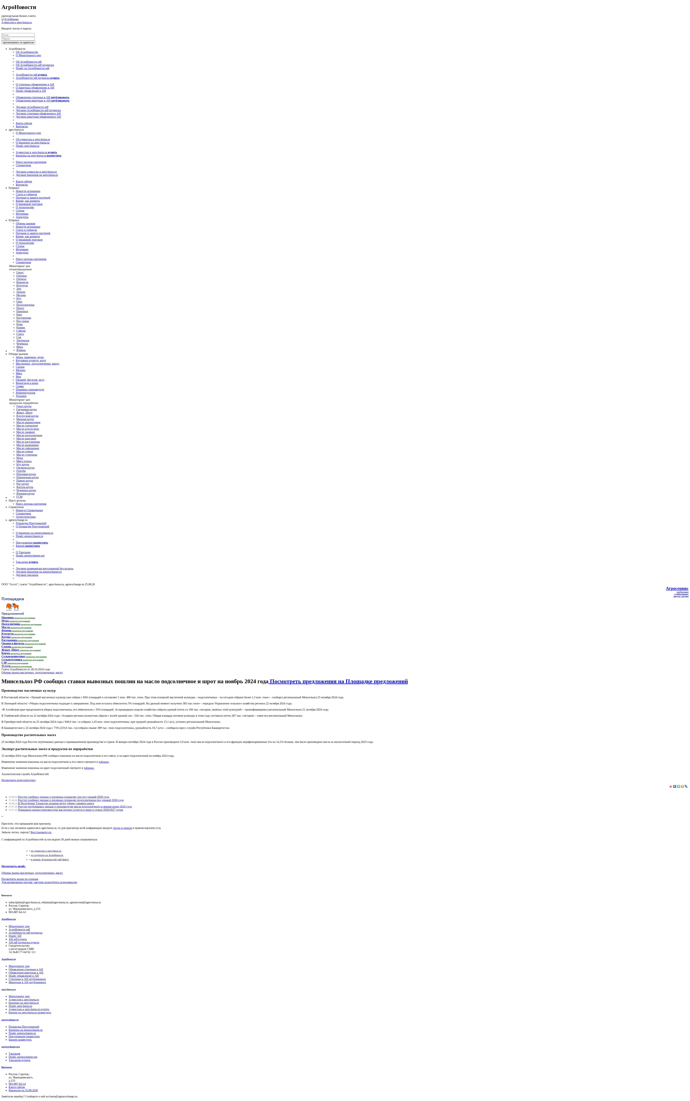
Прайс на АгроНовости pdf (32, 68)
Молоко (21, 295)
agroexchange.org (10, 1046)
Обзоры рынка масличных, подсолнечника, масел (32, 672)
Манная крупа (25, 419)
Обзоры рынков (25, 223)
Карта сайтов (24, 123)
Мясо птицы (24, 461)
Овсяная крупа (25, 467)
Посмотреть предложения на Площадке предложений (338, 681)
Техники (21, 395)
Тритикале (22, 340)
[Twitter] (678, 786)
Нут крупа (22, 464)
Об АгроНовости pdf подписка (35, 64)
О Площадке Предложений (32, 526)
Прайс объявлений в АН (31, 90)
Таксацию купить (19, 1060)
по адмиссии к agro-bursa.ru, (46, 850)
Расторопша (23, 317)
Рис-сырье (22, 321)
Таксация (14, 1053)
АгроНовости (8, 919)
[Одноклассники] (682, 786)
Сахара (20, 366)
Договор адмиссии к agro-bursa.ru (36, 171)
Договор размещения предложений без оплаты (44, 568)
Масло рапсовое (26, 438)
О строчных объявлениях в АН (35, 84)
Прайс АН (15, 935)
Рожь (19, 324)
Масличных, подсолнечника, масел (37, 363)
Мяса (19, 373)
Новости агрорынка (28, 191)
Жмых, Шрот (24, 412)
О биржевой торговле (29, 204)
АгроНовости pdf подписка (37, 77)
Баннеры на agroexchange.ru (26, 1029)
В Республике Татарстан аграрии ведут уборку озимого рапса (56, 803)
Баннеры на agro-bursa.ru (38, 155)
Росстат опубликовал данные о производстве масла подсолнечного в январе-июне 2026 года (75, 806)
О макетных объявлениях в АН (35, 87)
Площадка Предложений (31, 523)
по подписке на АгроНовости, (47, 855)
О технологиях (25, 207)
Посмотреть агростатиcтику (18, 780)
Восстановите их (41, 832)
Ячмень (21, 350)
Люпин (20, 291)
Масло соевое (24, 451)
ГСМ (19, 496)
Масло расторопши (28, 441)
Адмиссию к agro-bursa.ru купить (29, 1009)
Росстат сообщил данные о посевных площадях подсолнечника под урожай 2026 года (71, 800)
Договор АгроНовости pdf (32, 107)
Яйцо (19, 346)
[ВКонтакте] (675, 786)
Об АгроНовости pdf (29, 61)
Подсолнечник (25, 304)
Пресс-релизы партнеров (31, 162)
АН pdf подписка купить (24, 942)
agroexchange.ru (10, 1019)
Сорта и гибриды (26, 194)
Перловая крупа (26, 474)
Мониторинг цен (19, 926)
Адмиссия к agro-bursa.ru (16, 22)
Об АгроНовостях (27, 52)
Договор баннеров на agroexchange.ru (39, 571)
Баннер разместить (20, 1039)
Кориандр (22, 282)
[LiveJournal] (686, 786)
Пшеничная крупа (27, 477)
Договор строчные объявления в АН (38, 113)
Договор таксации (27, 574)
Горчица (21, 275)
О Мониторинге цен (28, 55)
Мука (19, 457)
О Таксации (23, 552)
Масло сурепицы (26, 454)
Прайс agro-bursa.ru (27, 145)
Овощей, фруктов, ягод (30, 379)
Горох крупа (23, 406)
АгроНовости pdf (31, 74)
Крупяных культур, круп (31, 360)
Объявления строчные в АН (42, 97)
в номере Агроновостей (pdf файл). (50, 859)
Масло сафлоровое (27, 448)
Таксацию (27, 562)
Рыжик (20, 327)
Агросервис (677, 588)
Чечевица (22, 343)
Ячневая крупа (25, 493)
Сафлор (21, 330)
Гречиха (21, 279)
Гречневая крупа (26, 409)
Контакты (22, 126)
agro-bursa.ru (8, 989)
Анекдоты (22, 217)
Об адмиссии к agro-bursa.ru (33, 139)
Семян (20, 386)
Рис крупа (22, 483)
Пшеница (22, 311)
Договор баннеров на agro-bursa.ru (37, 174)
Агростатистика (26, 516)
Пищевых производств (30, 389)
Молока (20, 370)
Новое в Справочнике (29, 510)
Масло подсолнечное (29, 435)
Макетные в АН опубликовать (27, 982)
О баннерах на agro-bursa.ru (32, 142)
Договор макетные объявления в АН (38, 116)
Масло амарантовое (28, 422)
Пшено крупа (24, 480)
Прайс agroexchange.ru (29, 536)
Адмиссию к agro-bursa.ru (36, 152)
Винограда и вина (27, 383)
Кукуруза (22, 285)
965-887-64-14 (17, 1083)
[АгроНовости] (10, 19)
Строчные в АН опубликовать (27, 979)
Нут (18, 298)
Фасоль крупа (24, 487)
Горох (20, 272)
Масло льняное (25, 432)
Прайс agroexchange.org (30, 555)
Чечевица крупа (26, 490)
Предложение (32, 542)
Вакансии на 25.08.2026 (23, 1090)
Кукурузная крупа (27, 415)
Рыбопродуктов (25, 392)
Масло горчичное (27, 425)
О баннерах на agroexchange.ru (34, 532)
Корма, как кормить (28, 200)
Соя (18, 337)
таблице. (104, 761)
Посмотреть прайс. (13, 866)
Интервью (22, 213)
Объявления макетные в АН (42, 100)
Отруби (21, 470)
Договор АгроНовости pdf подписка (38, 110)
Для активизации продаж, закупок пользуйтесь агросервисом (39, 882)
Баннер (28, 545)
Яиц (18, 376)
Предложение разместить (24, 1036)
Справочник (23, 165)
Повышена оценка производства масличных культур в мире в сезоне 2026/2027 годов (70, 809)
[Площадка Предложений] (12, 614)
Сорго (20, 333)
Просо (20, 308)
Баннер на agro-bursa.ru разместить (30, 1012)
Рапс (19, 314)
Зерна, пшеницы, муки (30, 357)
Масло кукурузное (27, 428)
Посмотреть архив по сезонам (19, 879)
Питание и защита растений (33, 197)
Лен (18, 288)
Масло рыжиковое (27, 445)
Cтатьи (20, 210)
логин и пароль (122, 827)
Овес (19, 301)
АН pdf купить (18, 939)
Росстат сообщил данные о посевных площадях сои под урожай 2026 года (63, 796)
